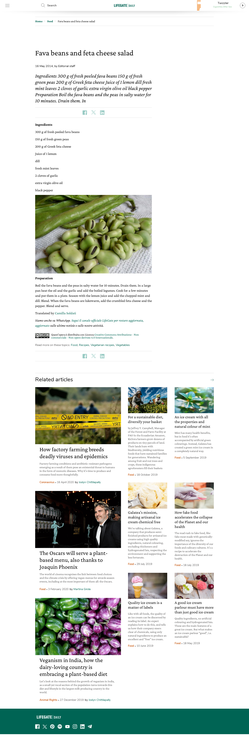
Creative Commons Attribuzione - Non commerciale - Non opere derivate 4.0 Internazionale (95, 336)
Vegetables (123, 345)
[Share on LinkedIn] (102, 112)
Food (74, 345)
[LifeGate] (124, 5)
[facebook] (37, 726)
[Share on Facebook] (85, 112)
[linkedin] (82, 726)
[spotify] (60, 726)
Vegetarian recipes (102, 345)
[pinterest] (52, 726)
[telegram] (90, 726)
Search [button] (52, 5)
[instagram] (75, 726)
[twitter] (45, 726)
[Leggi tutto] (211, 379)
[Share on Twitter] (93, 112)
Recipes (84, 345)
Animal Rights (48, 700)
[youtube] (67, 726)
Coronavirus (47, 482)
